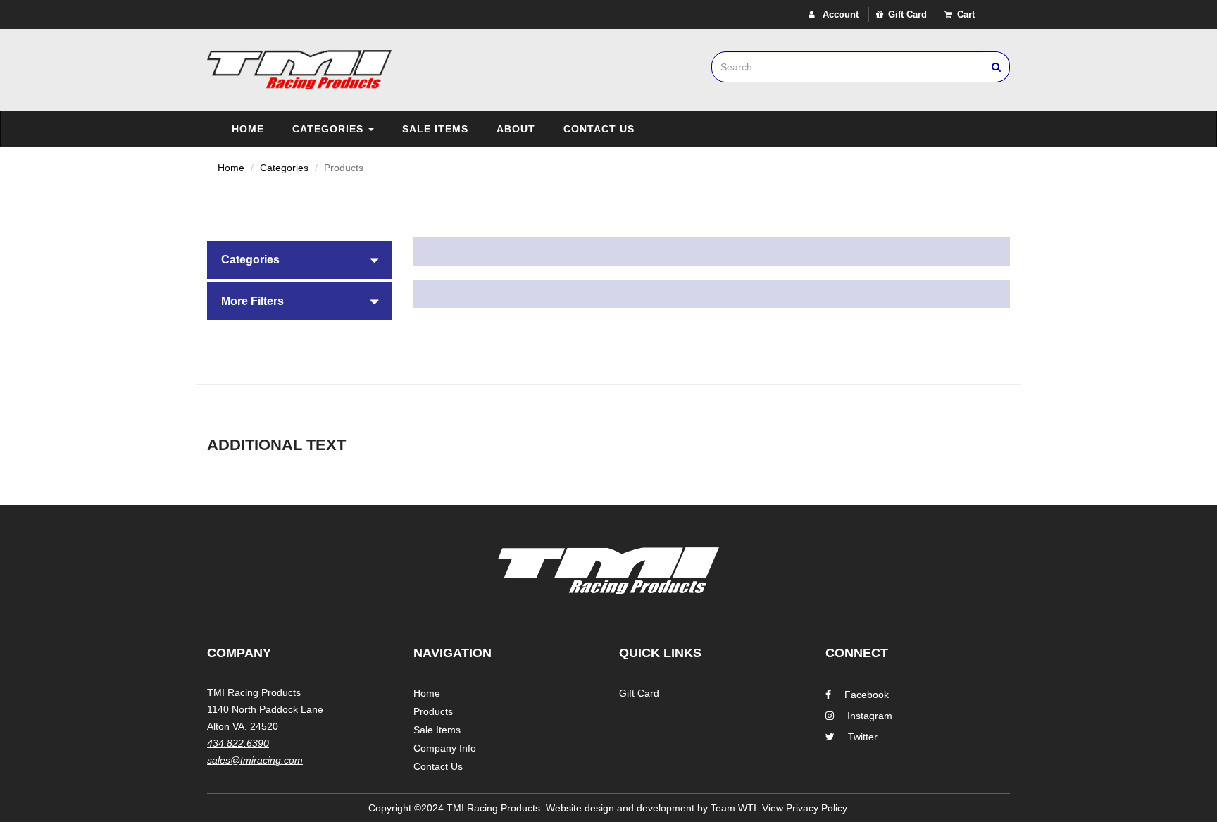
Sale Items (435, 129)
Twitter (863, 736)
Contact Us (599, 129)
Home (248, 129)
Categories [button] (250, 260)
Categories (329, 129)
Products (433, 711)
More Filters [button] (252, 301)
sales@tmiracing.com (255, 760)
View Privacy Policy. (805, 808)
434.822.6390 (238, 743)
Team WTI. (735, 808)
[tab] (299, 260)
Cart (966, 14)
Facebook (866, 694)
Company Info (444, 748)
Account (839, 14)
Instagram (869, 715)
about (516, 129)
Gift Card (907, 14)
